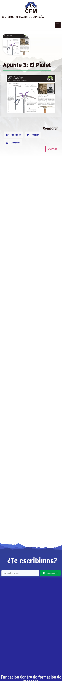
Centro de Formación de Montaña (22, 17)
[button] (58, 25)
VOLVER (52, 148)
